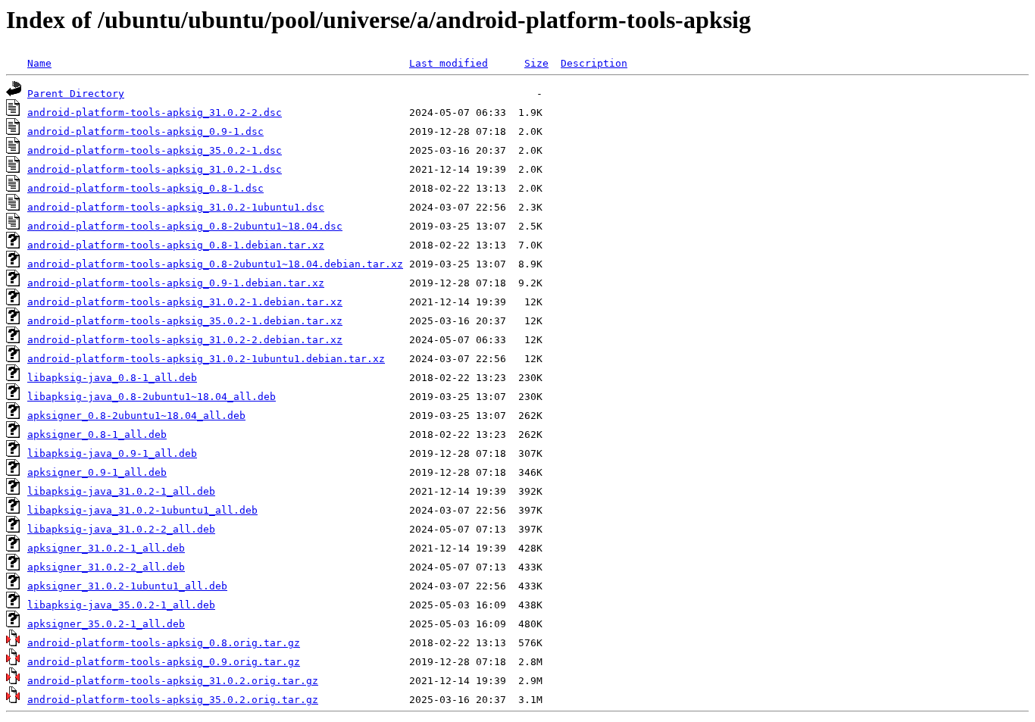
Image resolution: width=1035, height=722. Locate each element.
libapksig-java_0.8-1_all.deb (112, 377)
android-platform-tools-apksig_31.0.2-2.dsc (154, 112)
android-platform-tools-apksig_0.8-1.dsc (145, 188)
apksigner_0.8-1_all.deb (97, 434)
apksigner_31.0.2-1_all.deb (106, 548)
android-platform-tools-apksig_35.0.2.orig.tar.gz (172, 699)
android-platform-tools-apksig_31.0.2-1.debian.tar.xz (184, 302)
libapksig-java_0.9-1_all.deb (112, 453)
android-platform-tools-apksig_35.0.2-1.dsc (154, 150)
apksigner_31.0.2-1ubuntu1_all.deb (127, 586)
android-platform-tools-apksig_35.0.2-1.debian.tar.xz (184, 321)
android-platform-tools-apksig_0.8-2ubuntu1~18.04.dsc (184, 226)
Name (39, 63)
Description (594, 63)
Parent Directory (75, 93)
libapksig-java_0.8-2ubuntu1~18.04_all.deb (151, 396)
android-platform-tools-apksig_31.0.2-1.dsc (154, 169)
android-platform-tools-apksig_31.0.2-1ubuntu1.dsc (175, 207)
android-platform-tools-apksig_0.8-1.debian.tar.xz (175, 245)
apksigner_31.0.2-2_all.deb (106, 567)
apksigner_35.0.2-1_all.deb (106, 624)
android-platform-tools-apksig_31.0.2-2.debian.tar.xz (184, 339)
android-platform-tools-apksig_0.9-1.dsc (145, 131)
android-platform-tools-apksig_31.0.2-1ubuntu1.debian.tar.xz (206, 358)
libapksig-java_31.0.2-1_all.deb (121, 491)
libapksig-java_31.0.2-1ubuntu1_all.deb (142, 510)
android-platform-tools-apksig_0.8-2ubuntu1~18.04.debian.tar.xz (215, 264)
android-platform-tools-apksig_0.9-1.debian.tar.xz (175, 283)
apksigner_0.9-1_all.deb (97, 472)
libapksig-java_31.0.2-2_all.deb (121, 529)
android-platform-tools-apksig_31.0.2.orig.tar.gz (172, 680)
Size (536, 63)
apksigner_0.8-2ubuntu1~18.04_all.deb (136, 415)
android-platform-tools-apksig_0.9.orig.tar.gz (163, 661)
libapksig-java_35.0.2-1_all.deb (121, 605)
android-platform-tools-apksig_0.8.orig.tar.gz (163, 643)
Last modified (448, 63)
